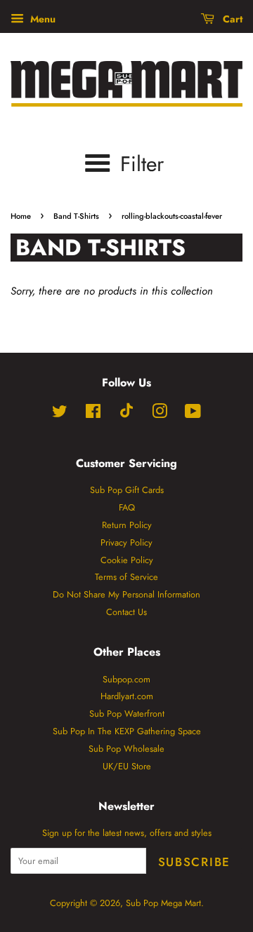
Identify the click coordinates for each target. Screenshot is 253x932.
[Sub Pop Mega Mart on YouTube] (193, 414)
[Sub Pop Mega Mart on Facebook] (93, 414)
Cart (231, 19)
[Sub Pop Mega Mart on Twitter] (59, 414)
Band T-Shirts (76, 216)
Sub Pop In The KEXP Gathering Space (127, 731)
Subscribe (194, 861)
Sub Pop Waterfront (126, 713)
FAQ (127, 507)
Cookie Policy (126, 560)
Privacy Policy (126, 542)
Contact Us (126, 612)
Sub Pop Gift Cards (127, 490)
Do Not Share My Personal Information (126, 594)
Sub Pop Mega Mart (163, 903)
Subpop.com (126, 679)
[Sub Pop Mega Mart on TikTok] (126, 414)
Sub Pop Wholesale (126, 748)
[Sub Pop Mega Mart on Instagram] (159, 414)
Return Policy (127, 525)
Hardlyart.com (126, 696)
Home (21, 216)
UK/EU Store (127, 766)
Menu (41, 19)
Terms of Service (126, 576)
